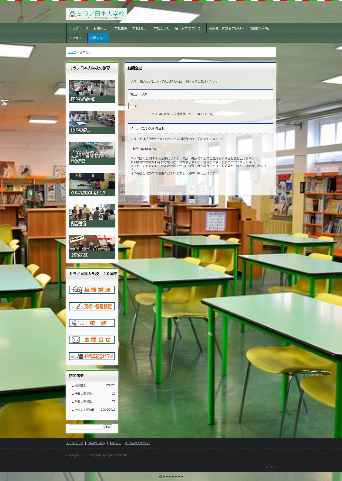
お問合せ (98, 38)
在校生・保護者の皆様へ (227, 28)
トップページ (78, 28)
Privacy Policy (96, 443)
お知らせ (101, 28)
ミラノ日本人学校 (97, 14)
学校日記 (140, 28)
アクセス (77, 38)
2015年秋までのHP (137, 443)
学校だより (162, 28)
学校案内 (120, 28)
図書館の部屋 (259, 28)
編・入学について (189, 28)
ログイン (270, 466)
